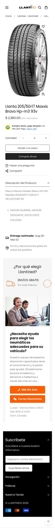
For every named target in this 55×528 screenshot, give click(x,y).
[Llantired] (27, 7)
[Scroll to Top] (49, 512)
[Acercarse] (43, 94)
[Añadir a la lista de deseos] (43, 26)
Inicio (8, 16)
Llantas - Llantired (27, 16)
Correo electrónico (30, 398)
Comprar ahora (28, 156)
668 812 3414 (29, 389)
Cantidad (10, 138)
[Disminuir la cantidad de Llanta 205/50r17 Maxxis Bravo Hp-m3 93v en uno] (23, 138)
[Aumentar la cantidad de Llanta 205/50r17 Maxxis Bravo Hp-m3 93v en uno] (46, 138)
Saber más (32, 128)
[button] (46, 7)
